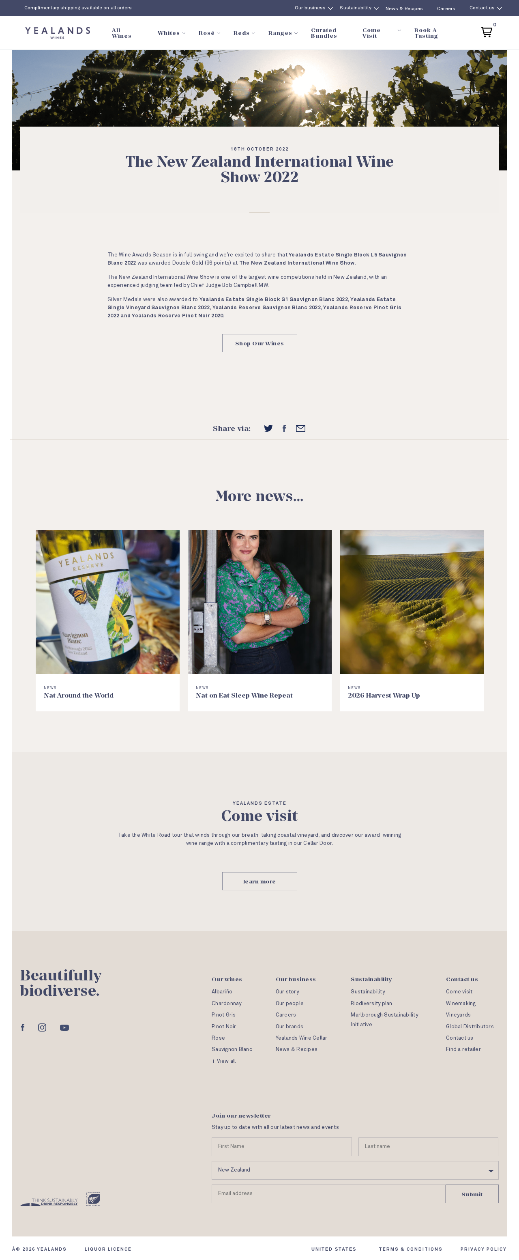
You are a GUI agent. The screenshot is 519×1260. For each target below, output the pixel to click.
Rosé (207, 32)
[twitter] (268, 428)
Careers (446, 8)
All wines (122, 32)
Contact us (482, 8)
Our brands (290, 1027)
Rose (218, 1038)
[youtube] (64, 1028)
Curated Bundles (324, 32)
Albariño (222, 992)
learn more (259, 881)
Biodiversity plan (371, 1003)
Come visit (459, 992)
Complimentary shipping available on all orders (78, 8)
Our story (287, 992)
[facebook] (284, 428)
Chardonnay (227, 1003)
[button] (486, 31)
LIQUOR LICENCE (108, 1249)
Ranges (280, 32)
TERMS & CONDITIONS (411, 1249)
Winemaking (461, 1003)
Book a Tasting (426, 32)
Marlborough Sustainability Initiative (384, 1019)
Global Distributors (470, 1027)
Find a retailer (463, 1049)
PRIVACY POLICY (484, 1249)
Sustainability (355, 8)
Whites (169, 32)
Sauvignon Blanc (232, 1049)
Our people (290, 1003)
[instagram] (42, 1027)
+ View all (224, 1061)
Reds (242, 32)
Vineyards (458, 1015)
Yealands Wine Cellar (302, 1038)
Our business (310, 8)
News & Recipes (404, 8)
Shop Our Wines (259, 343)
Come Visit (371, 32)
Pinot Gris (224, 1015)
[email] (300, 428)
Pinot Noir (224, 1027)
